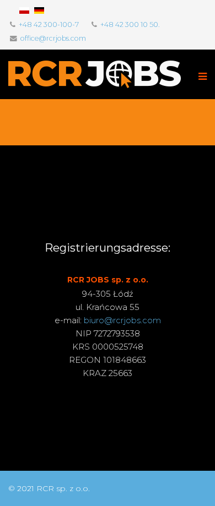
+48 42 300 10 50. (130, 24)
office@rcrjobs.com (53, 38)
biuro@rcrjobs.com (122, 320)
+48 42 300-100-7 (49, 24)
